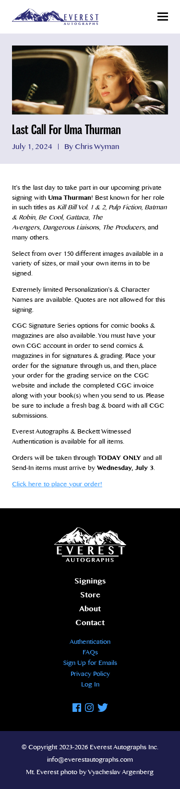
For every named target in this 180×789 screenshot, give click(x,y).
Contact (90, 623)
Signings (90, 581)
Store (90, 595)
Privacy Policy (90, 674)
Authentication (90, 642)
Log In (90, 684)
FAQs (90, 652)
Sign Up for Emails (90, 663)
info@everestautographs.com (90, 759)
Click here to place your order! (57, 484)
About (90, 609)
